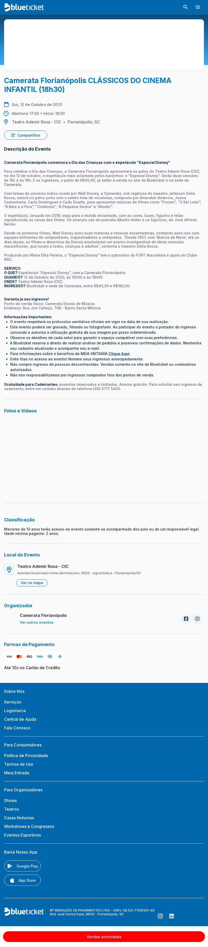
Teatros (11, 809)
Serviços (12, 701)
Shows (10, 800)
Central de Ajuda (20, 719)
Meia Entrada (16, 772)
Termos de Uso (18, 764)
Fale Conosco (17, 727)
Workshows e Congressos (29, 826)
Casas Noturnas (19, 817)
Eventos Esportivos (22, 835)
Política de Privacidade (26, 755)
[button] (186, 7)
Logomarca (15, 710)
